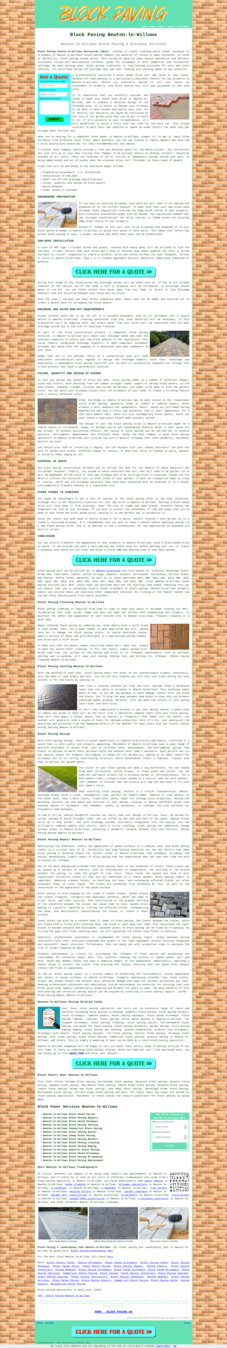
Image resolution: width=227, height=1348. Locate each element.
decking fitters (80, 1191)
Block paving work (50, 570)
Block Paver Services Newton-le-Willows (78, 1107)
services (173, 1046)
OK (174, 1346)
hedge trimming (75, 1184)
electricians (180, 1195)
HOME (145, 27)
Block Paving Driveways (95, 1269)
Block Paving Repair (128, 1266)
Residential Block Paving (68, 1284)
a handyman (108, 1188)
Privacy (187, 1323)
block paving (139, 588)
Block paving (93, 55)
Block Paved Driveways (121, 1262)
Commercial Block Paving (80, 1273)
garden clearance (136, 1191)
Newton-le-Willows (108, 570)
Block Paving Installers (138, 1273)
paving (102, 656)
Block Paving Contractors (89, 1277)
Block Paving (109, 1273)
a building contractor (153, 1198)
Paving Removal (65, 1269)
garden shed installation (87, 1198)
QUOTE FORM (76, 1053)
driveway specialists (133, 1184)
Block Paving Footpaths (127, 1277)
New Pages (50, 1323)
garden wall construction (69, 1195)
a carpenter (59, 1188)
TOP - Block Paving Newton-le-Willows (64, 1295)
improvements (138, 1173)
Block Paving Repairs (96, 1280)
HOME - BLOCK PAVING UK (113, 1311)
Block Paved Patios (65, 1280)
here (40, 1099)
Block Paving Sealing (173, 1273)
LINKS (152, 27)
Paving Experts (157, 1266)
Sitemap (39, 1323)
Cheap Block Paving (96, 1266)
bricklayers (129, 1195)
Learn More (163, 1346)
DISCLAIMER (182, 27)
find (48, 1081)
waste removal (154, 1181)
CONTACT (170, 27)
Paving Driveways (90, 1262)
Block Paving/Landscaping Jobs (92, 1251)
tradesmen (112, 1202)
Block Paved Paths (66, 1266)
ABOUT (161, 27)
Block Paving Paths (60, 1262)
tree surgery (159, 1188)
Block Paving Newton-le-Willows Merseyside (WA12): (74, 51)
